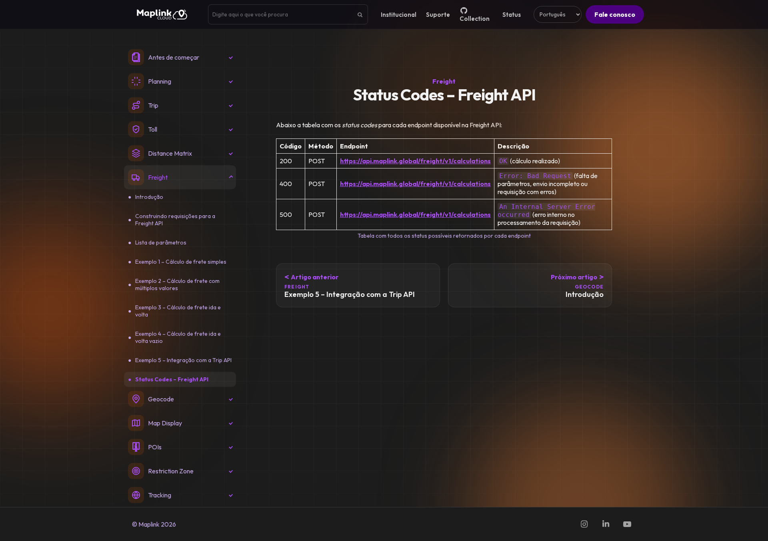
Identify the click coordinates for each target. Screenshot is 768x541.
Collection (475, 18)
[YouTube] (627, 524)
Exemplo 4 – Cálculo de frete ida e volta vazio (178, 337)
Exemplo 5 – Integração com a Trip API (183, 360)
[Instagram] (584, 524)
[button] (180, 57)
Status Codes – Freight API (171, 379)
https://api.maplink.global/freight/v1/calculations (415, 161)
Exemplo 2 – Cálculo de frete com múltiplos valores (177, 284)
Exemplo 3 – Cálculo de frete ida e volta (178, 311)
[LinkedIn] (605, 524)
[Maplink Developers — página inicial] (162, 14)
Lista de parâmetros (160, 242)
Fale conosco (614, 14)
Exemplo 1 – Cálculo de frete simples (180, 261)
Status (511, 14)
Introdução (149, 196)
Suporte (438, 14)
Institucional (398, 14)
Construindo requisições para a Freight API (175, 219)
